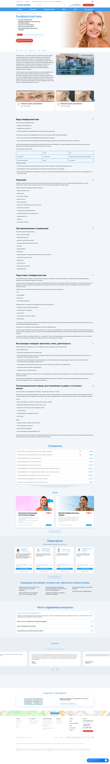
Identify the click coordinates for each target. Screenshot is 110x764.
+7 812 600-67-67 (76, 4)
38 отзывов (49, 551)
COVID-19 (71, 730)
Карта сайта (29, 737)
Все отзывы (60, 648)
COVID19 (52, 1)
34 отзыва (28, 551)
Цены (17, 50)
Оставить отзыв (50, 648)
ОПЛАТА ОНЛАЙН (57, 1)
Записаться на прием (88, 5)
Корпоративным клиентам (37, 1)
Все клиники (33, 9)
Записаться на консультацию (24, 40)
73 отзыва (84, 551)
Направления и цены (49, 9)
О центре (19, 9)
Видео (48, 1)
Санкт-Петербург (19, 1)
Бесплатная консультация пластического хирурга (33, 34)
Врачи (64, 9)
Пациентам (27, 1)
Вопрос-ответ (32, 50)
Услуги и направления (73, 723)
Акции (75, 9)
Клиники (44, 50)
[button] (93, 100)
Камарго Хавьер (66, 549)
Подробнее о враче (24, 571)
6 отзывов (68, 551)
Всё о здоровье (89, 9)
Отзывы (44, 1)
